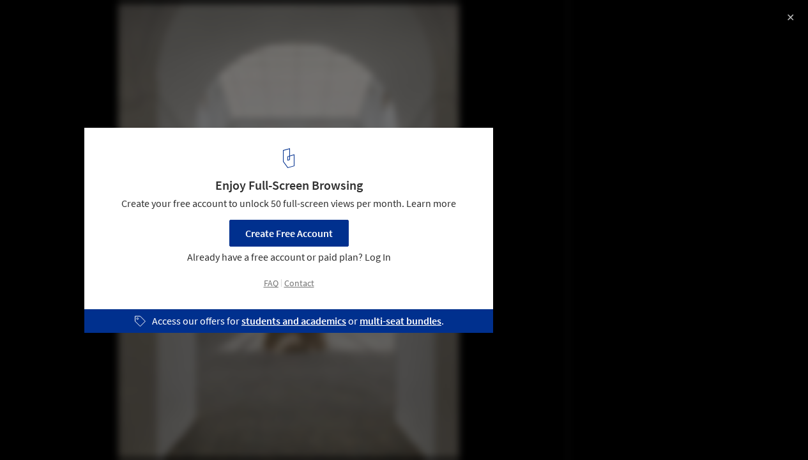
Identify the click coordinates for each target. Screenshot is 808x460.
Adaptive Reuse (159, 427)
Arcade (327, 427)
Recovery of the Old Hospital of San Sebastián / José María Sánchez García (181, 34)
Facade (229, 427)
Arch (278, 427)
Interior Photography (62, 427)
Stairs (434, 427)
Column (382, 427)
